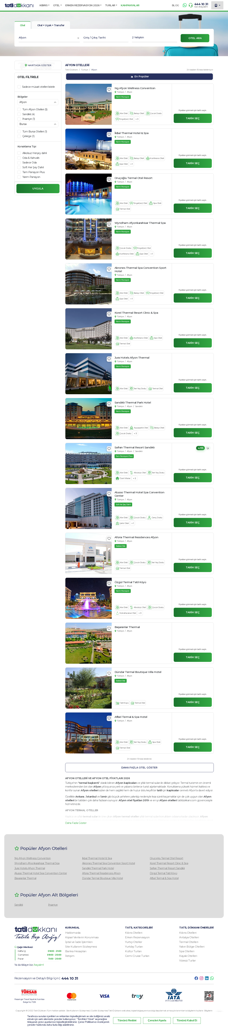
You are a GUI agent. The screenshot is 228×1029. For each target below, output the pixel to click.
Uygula (37, 188)
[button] (44, 5)
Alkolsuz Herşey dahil (34, 153)
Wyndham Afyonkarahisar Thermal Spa (36, 863)
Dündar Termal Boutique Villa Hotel (102, 878)
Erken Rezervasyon (137, 937)
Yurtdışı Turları (134, 946)
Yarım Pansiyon (31, 177)
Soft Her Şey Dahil (33, 167)
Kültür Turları (133, 951)
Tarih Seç (193, 118)
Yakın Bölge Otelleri (191, 946)
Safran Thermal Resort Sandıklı (167, 868)
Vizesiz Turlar (187, 960)
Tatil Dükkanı (71, 69)
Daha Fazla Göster (76, 823)
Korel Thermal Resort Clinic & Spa (169, 863)
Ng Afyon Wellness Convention (32, 858)
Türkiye (84, 69)
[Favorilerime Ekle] (109, 89)
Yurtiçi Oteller (133, 942)
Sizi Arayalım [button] (201, 6)
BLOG (175, 5)
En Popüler (141, 76)
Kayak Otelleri (188, 956)
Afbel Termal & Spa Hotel (164, 878)
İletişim (69, 956)
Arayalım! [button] (38, 964)
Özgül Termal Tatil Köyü (163, 873)
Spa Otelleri (186, 951)
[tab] (51, 25)
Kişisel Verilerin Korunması (82, 937)
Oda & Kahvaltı (30, 158)
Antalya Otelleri (189, 937)
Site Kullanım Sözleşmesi (81, 946)
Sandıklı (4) (28, 114)
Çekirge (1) (28, 136)
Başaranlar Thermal (25, 878)
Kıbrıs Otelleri (133, 932)
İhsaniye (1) (28, 118)
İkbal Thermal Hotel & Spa (97, 858)
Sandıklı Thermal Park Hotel (98, 868)
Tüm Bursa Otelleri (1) (34, 131)
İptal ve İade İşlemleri (79, 942)
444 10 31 (201, 4)
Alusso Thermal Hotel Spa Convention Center (40, 873)
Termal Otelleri (188, 942)
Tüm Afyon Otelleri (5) (34, 109)
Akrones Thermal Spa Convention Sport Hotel (108, 863)
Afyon (129, 92)
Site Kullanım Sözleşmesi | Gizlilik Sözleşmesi (87, 1010)
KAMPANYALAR (130, 5)
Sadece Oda (29, 162)
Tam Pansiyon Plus (33, 172)
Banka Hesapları (75, 951)
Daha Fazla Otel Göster (139, 767)
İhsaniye (53, 904)
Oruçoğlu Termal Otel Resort (166, 858)
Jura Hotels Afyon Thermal (29, 868)
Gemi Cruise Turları (137, 956)
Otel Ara (195, 38)
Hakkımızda (73, 932)
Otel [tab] (22, 25)
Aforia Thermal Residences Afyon (101, 873)
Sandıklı (138, 406)
